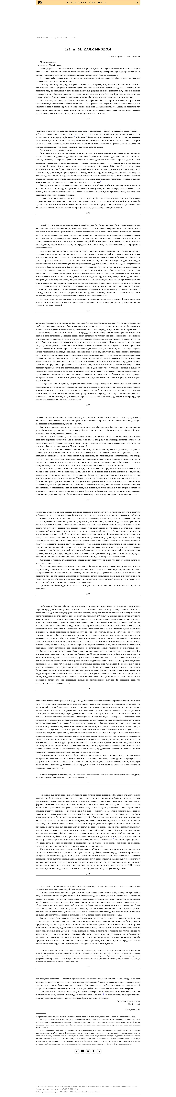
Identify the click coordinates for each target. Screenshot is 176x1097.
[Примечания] (82, 1051)
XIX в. (81, 2)
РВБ (40, 2)
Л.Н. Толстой (42, 37)
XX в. (91, 2)
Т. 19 (73, 37)
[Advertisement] (88, 20)
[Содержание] (88, 1051)
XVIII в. (71, 2)
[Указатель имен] (93, 1051)
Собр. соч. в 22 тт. (59, 37)
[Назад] (77, 1051)
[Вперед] (99, 1051)
